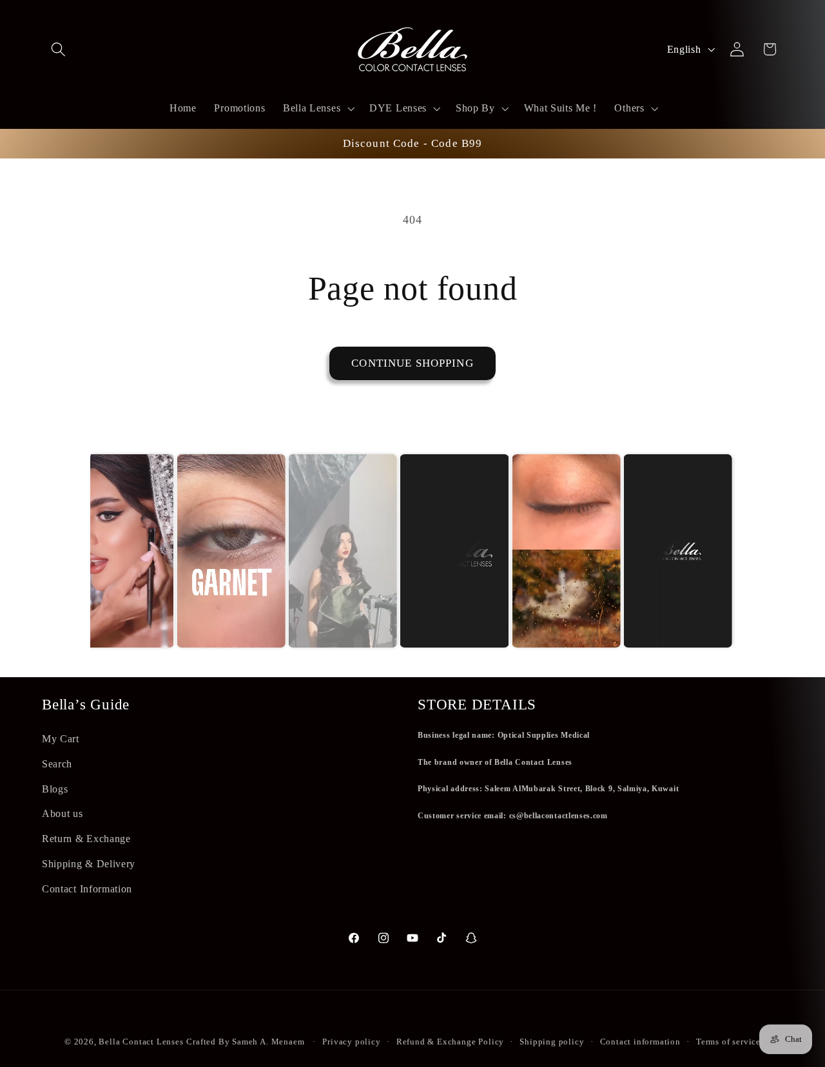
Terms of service (728, 1041)
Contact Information (87, 888)
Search (57, 763)
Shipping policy (551, 1041)
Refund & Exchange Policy (450, 1041)
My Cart (60, 738)
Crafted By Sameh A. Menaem (245, 1041)
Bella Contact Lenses (141, 1041)
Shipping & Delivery (88, 863)
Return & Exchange (86, 838)
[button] (58, 49)
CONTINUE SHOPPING (412, 363)
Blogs (55, 788)
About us (62, 813)
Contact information (640, 1041)
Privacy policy (351, 1041)
